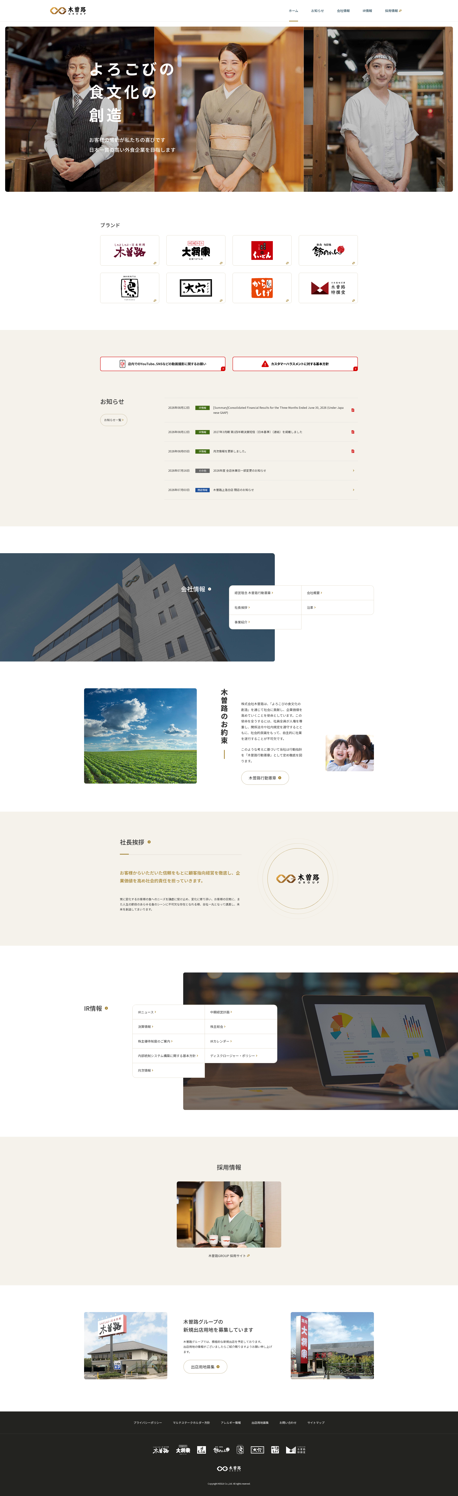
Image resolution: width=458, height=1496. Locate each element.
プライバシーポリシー (147, 1422)
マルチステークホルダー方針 (191, 1422)
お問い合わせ (288, 1422)
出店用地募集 (260, 1422)
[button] (343, 10)
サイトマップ (316, 1422)
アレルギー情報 (231, 1422)
